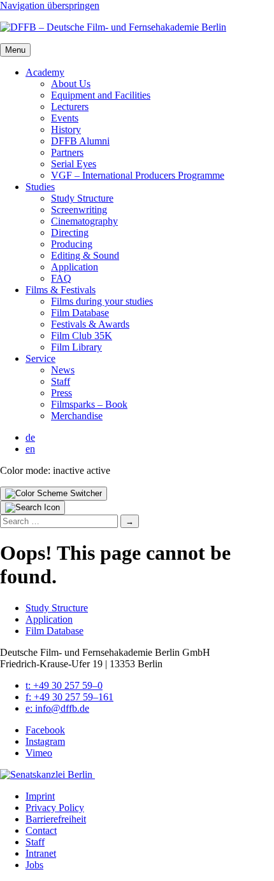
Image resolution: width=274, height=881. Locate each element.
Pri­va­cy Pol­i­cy (54, 807)
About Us (70, 83)
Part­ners (67, 152)
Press (61, 392)
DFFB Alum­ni (80, 140)
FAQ (61, 278)
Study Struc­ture (82, 198)
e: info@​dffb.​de (57, 708)
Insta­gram (45, 741)
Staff (60, 381)
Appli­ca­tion (74, 266)
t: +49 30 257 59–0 (64, 685)
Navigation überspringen (49, 5)
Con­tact (41, 830)
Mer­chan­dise (77, 415)
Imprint (40, 796)
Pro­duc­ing (71, 244)
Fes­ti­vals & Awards (90, 324)
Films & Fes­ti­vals (60, 289)
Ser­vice (40, 358)
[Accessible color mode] (53, 494)
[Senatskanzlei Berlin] (47, 774)
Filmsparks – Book (89, 404)
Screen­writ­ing (79, 209)
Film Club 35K (81, 335)
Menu (15, 50)
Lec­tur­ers (70, 106)
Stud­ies (40, 186)
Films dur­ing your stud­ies (102, 301)
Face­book (45, 730)
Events (64, 118)
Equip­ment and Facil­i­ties (100, 95)
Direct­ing (70, 232)
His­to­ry (66, 129)
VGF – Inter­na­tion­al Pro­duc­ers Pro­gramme (137, 175)
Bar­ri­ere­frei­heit (55, 819)
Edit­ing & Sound (85, 255)
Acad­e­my (44, 72)
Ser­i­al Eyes (73, 163)
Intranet (40, 853)
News (63, 369)
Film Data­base (80, 312)
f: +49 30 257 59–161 (69, 696)
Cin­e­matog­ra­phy (84, 221)
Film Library (76, 347)
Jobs (34, 864)
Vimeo (38, 752)
